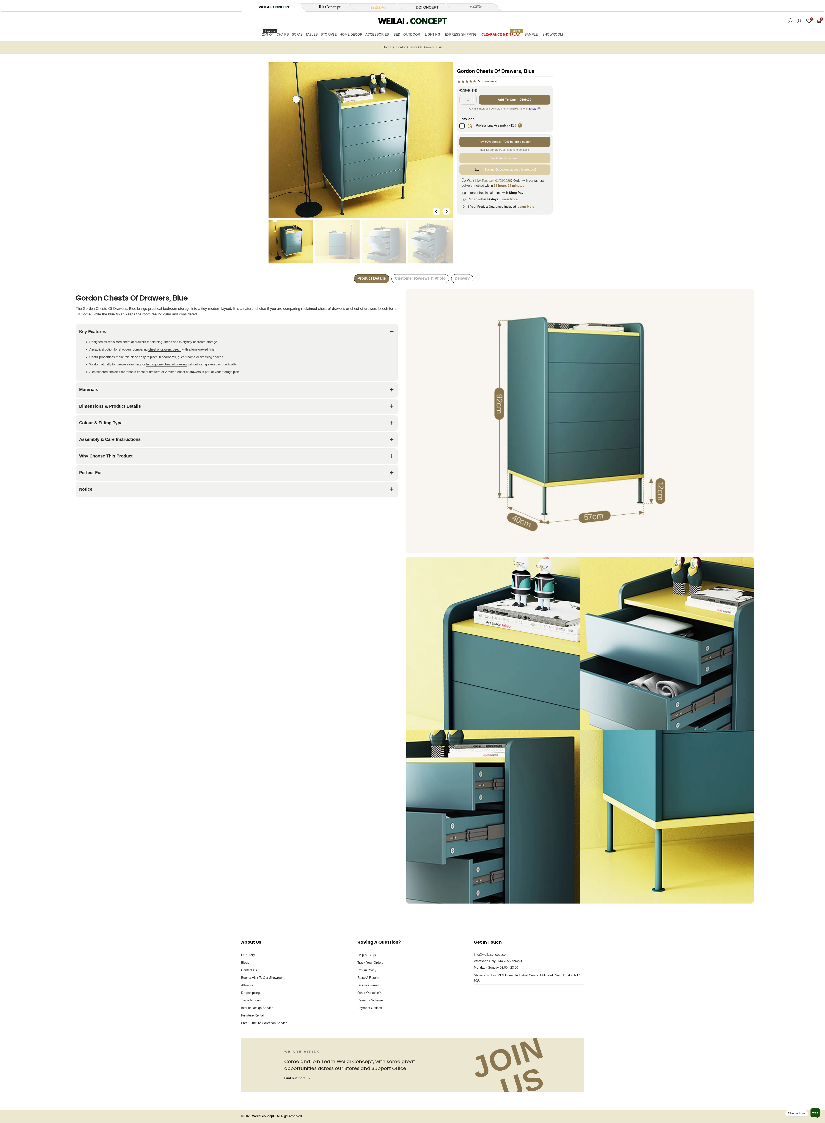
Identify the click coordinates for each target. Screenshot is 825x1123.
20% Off (268, 33)
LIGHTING (432, 34)
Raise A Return (368, 977)
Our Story (248, 955)
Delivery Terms (368, 985)
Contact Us (249, 970)
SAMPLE (531, 34)
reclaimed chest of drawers (323, 309)
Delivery (462, 278)
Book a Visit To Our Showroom (262, 977)
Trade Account (251, 1000)
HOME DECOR (351, 34)
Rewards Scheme (370, 1000)
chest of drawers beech (369, 309)
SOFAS (297, 34)
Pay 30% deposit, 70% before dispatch (505, 141)
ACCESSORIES (377, 34)
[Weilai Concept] (274, 7)
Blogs (245, 962)
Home (387, 47)
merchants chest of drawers (140, 372)
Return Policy (366, 970)
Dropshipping (250, 993)
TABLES (312, 34)
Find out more (297, 1078)
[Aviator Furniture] (473, 7)
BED (397, 34)
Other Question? (369, 993)
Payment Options (369, 1008)
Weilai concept (263, 1116)
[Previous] (436, 211)
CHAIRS (283, 34)
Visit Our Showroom (505, 158)
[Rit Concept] (327, 7)
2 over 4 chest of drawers (183, 372)
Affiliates (247, 985)
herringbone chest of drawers (166, 364)
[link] (477, 81)
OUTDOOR (411, 34)
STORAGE (329, 34)
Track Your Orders (370, 962)
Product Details (371, 278)
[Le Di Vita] (376, 7)
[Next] (446, 211)
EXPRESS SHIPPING (461, 34)
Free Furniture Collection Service (264, 1023)
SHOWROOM (552, 34)
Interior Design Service (257, 1008)
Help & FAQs (366, 955)
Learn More (509, 199)
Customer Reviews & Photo (420, 278)
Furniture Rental (252, 1015)
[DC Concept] (425, 7)
